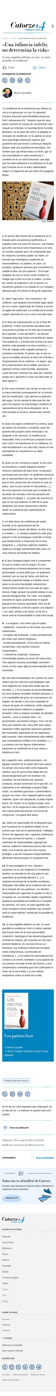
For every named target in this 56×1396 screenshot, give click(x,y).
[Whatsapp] (12, 80)
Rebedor (6, 1236)
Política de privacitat (20, 1375)
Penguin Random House (16, 1081)
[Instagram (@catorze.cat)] (11, 1367)
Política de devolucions (10, 1380)
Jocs (4, 1295)
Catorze (5, 38)
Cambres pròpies (10, 1277)
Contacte (6, 1330)
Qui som (5, 1319)
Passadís (6, 1266)
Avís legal (5, 1375)
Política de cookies (38, 1375)
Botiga (5, 1301)
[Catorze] (13, 1222)
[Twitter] (5, 80)
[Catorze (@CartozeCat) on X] (18, 1367)
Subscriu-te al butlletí (12, 1345)
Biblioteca (7, 1248)
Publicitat (6, 1325)
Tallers (5, 1289)
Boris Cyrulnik (22, 93)
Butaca (5, 1260)
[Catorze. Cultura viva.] (5, 1367)
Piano (5, 1254)
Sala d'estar (8, 1242)
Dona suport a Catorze (12, 1351)
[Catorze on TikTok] (25, 1367)
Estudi (13, 38)
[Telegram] (20, 80)
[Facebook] (27, 80)
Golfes (5, 1283)
